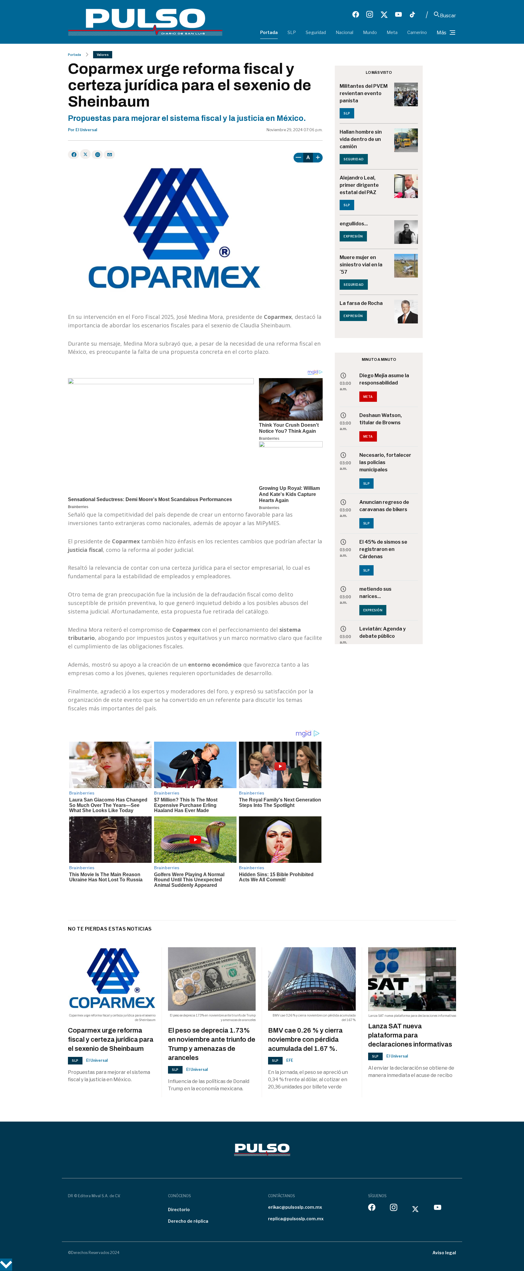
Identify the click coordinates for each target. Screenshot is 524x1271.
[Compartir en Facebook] (73, 154)
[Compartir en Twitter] (85, 154)
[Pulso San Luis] (145, 21)
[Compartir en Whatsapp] (97, 154)
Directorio (179, 1209)
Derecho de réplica (188, 1221)
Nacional (344, 32)
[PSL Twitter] (384, 14)
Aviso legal (444, 1252)
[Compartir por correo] (109, 154)
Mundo (370, 32)
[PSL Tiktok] (412, 14)
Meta (392, 32)
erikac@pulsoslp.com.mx (295, 1207)
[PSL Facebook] (355, 14)
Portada (269, 32)
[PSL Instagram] (369, 14)
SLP (291, 32)
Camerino (417, 32)
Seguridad (316, 32)
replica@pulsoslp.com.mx (296, 1218)
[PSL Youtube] (398, 14)
